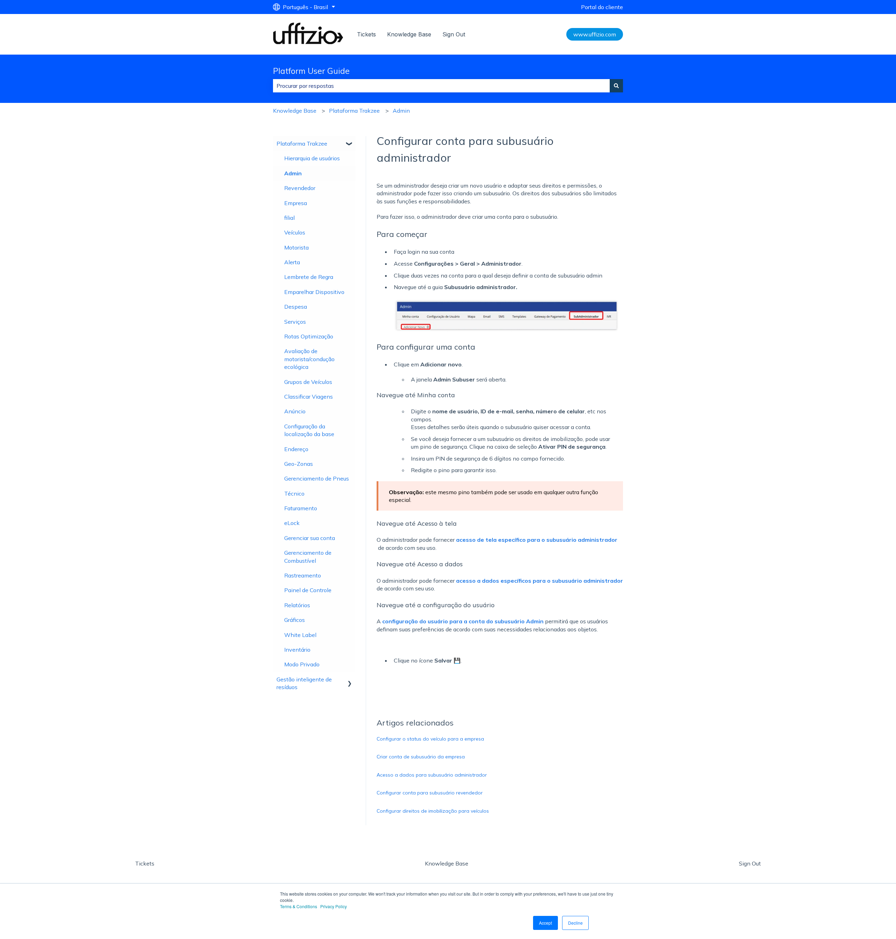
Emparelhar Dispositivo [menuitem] (314, 291)
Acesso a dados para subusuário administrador (432, 775)
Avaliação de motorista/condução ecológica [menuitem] (309, 359)
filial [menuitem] (289, 217)
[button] (349, 144)
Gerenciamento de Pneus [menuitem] (316, 478)
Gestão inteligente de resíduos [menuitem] (304, 683)
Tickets (366, 34)
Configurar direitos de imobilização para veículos (433, 811)
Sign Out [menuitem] (750, 863)
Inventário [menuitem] (297, 649)
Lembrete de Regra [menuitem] (308, 276)
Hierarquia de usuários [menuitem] (312, 158)
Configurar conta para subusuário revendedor (430, 793)
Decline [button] (575, 923)
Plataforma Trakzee (354, 110)
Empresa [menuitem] (295, 202)
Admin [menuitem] (293, 173)
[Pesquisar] (616, 85)
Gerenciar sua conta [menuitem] (309, 537)
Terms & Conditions (298, 906)
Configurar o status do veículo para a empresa (430, 739)
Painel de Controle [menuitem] (307, 590)
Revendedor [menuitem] (299, 187)
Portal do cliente (602, 6)
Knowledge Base (409, 34)
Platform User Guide (311, 71)
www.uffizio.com (594, 34)
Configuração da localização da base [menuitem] (309, 430)
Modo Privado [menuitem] (302, 664)
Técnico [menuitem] (294, 493)
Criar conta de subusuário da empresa (421, 757)
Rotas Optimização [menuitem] (308, 336)
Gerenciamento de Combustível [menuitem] (307, 556)
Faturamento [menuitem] (300, 508)
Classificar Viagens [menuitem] (308, 396)
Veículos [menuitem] (294, 232)
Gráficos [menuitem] (294, 619)
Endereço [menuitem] (296, 449)
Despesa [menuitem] (295, 306)
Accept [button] (545, 923)
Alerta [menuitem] (292, 262)
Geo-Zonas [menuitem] (298, 463)
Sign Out (453, 34)
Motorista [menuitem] (296, 247)
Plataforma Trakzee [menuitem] (301, 143)
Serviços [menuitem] (295, 321)
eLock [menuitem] (292, 522)
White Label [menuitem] (300, 634)
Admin (401, 110)
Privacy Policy (333, 906)
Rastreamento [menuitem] (302, 575)
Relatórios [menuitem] (297, 605)
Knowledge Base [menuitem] (446, 863)
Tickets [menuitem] (144, 863)
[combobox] (441, 85)
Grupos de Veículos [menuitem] (308, 381)
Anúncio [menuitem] (295, 411)
